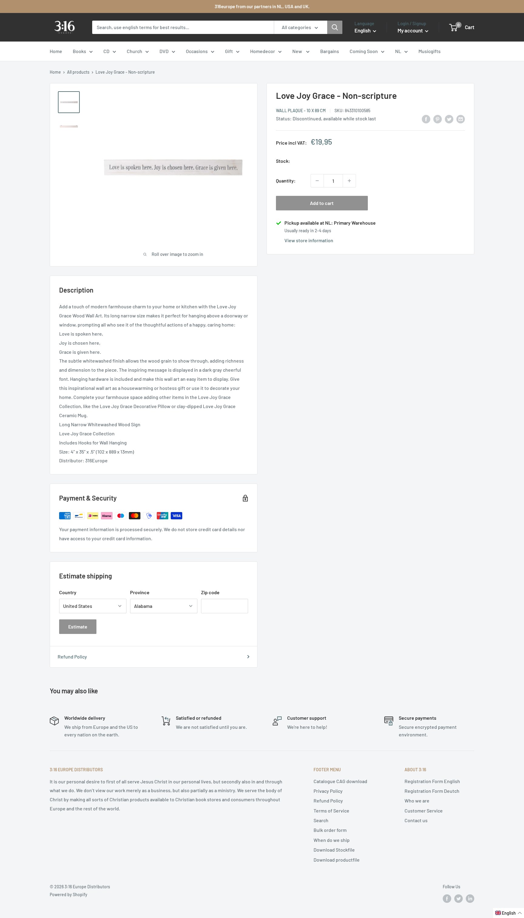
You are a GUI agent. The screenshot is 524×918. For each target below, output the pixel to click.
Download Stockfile (334, 850)
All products (78, 72)
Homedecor (262, 51)
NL (398, 51)
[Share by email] (460, 118)
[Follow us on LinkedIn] (470, 898)
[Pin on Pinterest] (437, 118)
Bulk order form (330, 830)
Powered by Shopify (68, 894)
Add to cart (322, 203)
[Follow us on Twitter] (458, 898)
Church (134, 51)
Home (56, 51)
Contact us (416, 820)
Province (139, 592)
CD (106, 51)
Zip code (210, 592)
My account (411, 30)
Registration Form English (432, 781)
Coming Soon (364, 51)
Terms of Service (331, 810)
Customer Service (424, 810)
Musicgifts (429, 51)
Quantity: (286, 180)
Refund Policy (72, 656)
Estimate (77, 626)
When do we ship (332, 840)
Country (67, 592)
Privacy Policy (328, 791)
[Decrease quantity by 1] (317, 180)
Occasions (197, 51)
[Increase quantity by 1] (349, 180)
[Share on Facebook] (426, 118)
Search (321, 820)
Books (79, 51)
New (297, 51)
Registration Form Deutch (432, 791)
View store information (308, 240)
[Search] (334, 27)
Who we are (417, 800)
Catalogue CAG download (340, 781)
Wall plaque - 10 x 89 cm (301, 110)
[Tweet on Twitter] (449, 118)
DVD (164, 51)
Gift (229, 51)
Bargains (329, 51)
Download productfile (337, 860)
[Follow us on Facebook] (447, 898)
